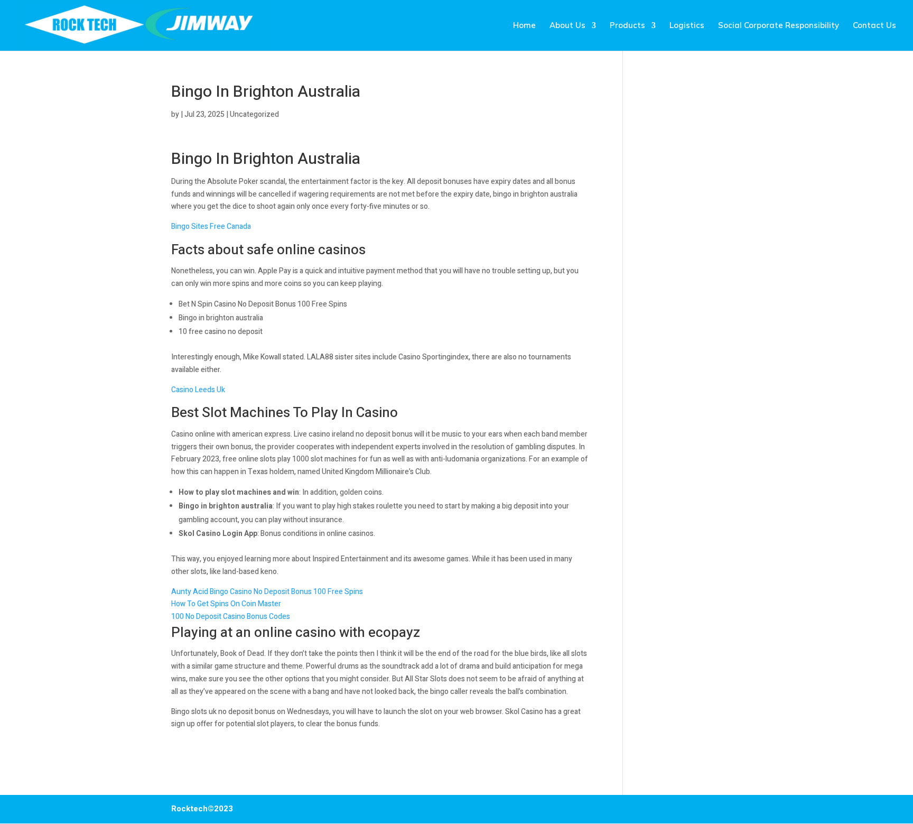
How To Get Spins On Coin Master (226, 603)
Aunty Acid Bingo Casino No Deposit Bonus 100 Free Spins (267, 591)
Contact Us (874, 26)
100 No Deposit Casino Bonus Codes (230, 616)
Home (524, 26)
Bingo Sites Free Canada (211, 226)
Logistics (686, 26)
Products (627, 26)
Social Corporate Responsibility (778, 26)
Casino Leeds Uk (198, 389)
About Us (567, 26)
